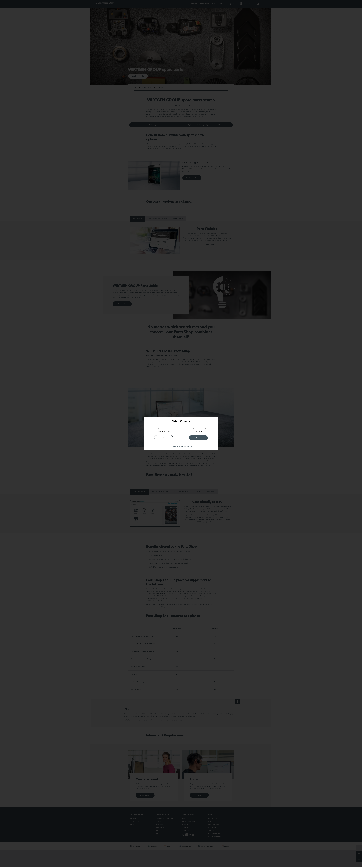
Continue (164, 438)
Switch (198, 438)
